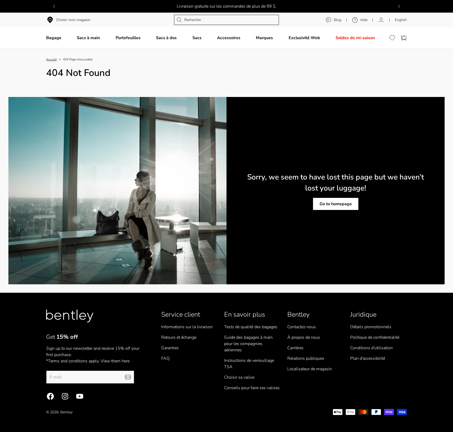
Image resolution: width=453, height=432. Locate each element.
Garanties (170, 348)
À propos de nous (303, 337)
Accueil (51, 59)
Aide (364, 19)
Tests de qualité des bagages (250, 327)
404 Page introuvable (78, 59)
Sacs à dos (166, 38)
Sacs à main (88, 38)
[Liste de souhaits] (392, 38)
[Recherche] (226, 20)
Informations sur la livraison (187, 327)
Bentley (66, 412)
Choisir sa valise (239, 377)
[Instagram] (65, 396)
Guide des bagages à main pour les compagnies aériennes (248, 344)
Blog (337, 19)
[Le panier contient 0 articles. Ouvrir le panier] (404, 38)
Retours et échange (178, 337)
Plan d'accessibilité (367, 358)
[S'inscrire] (128, 377)
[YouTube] (80, 396)
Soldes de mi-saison (355, 38)
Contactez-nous (301, 327)
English (401, 19)
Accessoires (228, 38)
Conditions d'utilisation (371, 348)
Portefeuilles (128, 38)
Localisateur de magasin (309, 369)
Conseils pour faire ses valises (252, 388)
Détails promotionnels (370, 327)
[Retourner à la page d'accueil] (69, 316)
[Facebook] (50, 396)
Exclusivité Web (304, 38)
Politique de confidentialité (374, 337)
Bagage (53, 38)
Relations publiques (305, 358)
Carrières (295, 348)
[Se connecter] (381, 20)
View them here (115, 361)
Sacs (197, 38)
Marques (264, 38)
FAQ (165, 358)
